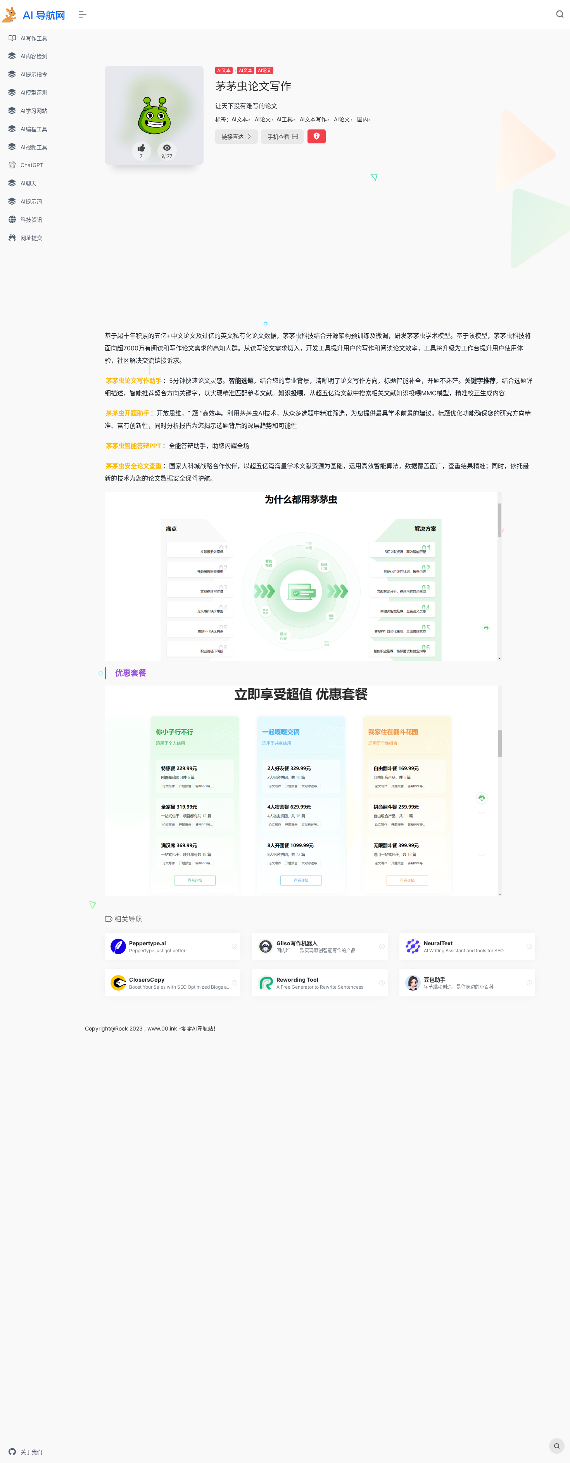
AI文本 (224, 70)
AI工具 (284, 119)
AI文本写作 (313, 119)
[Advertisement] (467, 120)
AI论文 (264, 70)
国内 (362, 119)
